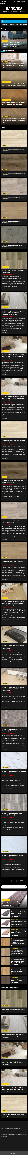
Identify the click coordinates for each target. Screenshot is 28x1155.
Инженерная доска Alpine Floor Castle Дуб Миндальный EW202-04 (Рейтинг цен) (13, 120)
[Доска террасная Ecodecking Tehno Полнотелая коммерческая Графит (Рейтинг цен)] (5, 913)
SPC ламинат (5, 267)
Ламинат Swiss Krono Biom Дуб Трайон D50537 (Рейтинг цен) (12, 521)
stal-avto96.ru (10, 1)
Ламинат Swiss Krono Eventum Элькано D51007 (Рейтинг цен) (12, 246)
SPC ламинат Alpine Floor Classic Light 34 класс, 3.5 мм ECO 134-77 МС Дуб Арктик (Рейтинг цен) (13, 356)
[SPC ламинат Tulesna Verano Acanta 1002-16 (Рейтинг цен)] (14, 260)
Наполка (14, 8)
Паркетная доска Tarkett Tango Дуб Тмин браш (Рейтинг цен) (17, 980)
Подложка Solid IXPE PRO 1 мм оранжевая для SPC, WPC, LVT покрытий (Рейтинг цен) (11, 44)
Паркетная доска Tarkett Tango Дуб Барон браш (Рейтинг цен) (17, 971)
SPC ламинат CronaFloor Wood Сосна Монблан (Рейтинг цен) (12, 814)
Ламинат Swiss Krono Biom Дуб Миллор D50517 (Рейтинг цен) (12, 222)
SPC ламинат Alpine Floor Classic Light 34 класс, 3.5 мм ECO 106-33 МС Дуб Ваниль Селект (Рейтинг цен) (13, 603)
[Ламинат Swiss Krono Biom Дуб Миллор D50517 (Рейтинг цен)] (14, 210)
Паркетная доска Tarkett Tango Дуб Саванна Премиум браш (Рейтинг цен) (17, 943)
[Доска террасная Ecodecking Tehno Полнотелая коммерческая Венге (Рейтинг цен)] (5, 923)
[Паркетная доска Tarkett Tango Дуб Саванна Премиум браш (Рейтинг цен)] (5, 942)
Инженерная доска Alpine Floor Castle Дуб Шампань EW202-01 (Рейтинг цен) (14, 85)
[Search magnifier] (25, 887)
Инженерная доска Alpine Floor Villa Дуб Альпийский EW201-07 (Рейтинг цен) (13, 65)
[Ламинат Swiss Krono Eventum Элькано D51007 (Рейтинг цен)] (14, 234)
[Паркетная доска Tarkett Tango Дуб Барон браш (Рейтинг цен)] (5, 971)
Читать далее (5, 288)
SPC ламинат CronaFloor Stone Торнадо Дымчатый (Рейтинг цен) (12, 730)
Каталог (13, 1153)
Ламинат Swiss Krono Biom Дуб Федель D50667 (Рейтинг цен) (12, 481)
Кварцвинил (5, 597)
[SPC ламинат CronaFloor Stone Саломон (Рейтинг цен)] (14, 844)
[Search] (26, 16)
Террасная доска (6, 900)
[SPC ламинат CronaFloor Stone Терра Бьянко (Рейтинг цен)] (14, 760)
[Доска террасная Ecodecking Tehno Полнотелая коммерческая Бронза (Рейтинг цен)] (5, 933)
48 (17, 880)
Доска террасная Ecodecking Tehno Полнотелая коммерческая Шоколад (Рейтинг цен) (13, 904)
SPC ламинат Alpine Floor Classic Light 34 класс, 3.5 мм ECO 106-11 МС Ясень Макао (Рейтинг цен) (13, 689)
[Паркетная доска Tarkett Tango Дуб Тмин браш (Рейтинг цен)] (5, 980)
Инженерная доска (7, 61)
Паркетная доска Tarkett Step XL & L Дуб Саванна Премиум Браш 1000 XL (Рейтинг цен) (17, 962)
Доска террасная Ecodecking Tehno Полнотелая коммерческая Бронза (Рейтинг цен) (18, 933)
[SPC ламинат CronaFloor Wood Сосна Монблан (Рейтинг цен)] (14, 802)
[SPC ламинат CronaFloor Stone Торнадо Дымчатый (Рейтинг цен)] (14, 718)
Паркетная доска (14, 938)
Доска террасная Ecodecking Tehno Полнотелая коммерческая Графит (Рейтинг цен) (18, 914)
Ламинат (4, 145)
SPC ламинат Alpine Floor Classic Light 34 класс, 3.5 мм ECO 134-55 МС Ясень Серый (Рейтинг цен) (13, 398)
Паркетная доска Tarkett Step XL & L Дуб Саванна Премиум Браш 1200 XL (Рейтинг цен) (17, 952)
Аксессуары (5, 40)
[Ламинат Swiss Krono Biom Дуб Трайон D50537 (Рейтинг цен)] (14, 186)
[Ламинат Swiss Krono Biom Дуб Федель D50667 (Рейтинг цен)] (14, 162)
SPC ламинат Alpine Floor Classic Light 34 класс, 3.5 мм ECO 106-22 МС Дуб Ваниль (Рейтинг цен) (13, 646)
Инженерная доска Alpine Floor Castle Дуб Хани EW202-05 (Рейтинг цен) (13, 103)
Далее (21, 880)
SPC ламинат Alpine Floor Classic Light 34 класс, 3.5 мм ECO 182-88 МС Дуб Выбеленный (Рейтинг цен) (13, 312)
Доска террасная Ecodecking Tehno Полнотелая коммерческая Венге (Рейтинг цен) (18, 924)
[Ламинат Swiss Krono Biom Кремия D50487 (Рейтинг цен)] (14, 138)
